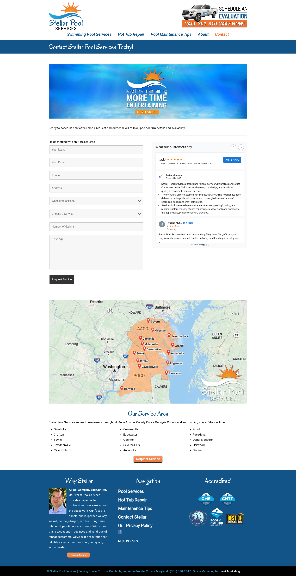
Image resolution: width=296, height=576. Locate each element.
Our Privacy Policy (135, 525)
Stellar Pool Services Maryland (66, 16)
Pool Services (131, 491)
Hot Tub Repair (132, 499)
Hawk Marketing (229, 571)
